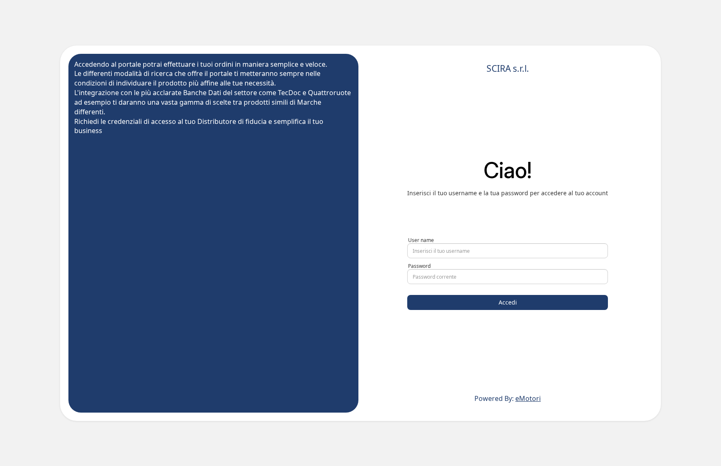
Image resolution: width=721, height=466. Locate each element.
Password (419, 266)
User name (421, 240)
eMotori (528, 398)
